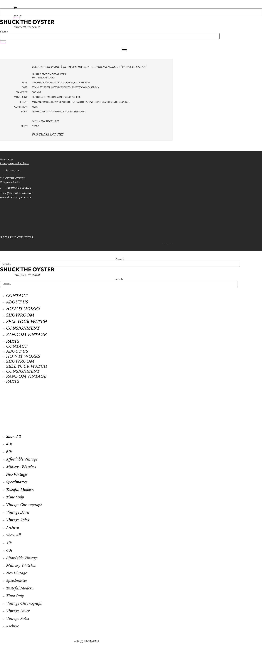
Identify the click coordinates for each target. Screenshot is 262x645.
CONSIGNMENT (23, 328)
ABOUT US (17, 302)
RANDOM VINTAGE (26, 334)
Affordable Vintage (21, 458)
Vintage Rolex (17, 519)
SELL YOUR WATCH (26, 321)
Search (18, 15)
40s (9, 443)
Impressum (13, 170)
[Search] (17, 18)
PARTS (12, 341)
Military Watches (21, 466)
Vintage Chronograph (24, 504)
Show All (13, 436)
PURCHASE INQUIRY (48, 134)
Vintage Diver (18, 512)
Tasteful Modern (20, 489)
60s (9, 451)
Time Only (15, 496)
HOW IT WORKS (23, 308)
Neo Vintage (16, 474)
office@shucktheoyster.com (16, 193)
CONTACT (16, 295)
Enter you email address (14, 163)
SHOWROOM (20, 315)
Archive (12, 527)
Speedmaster (16, 481)
